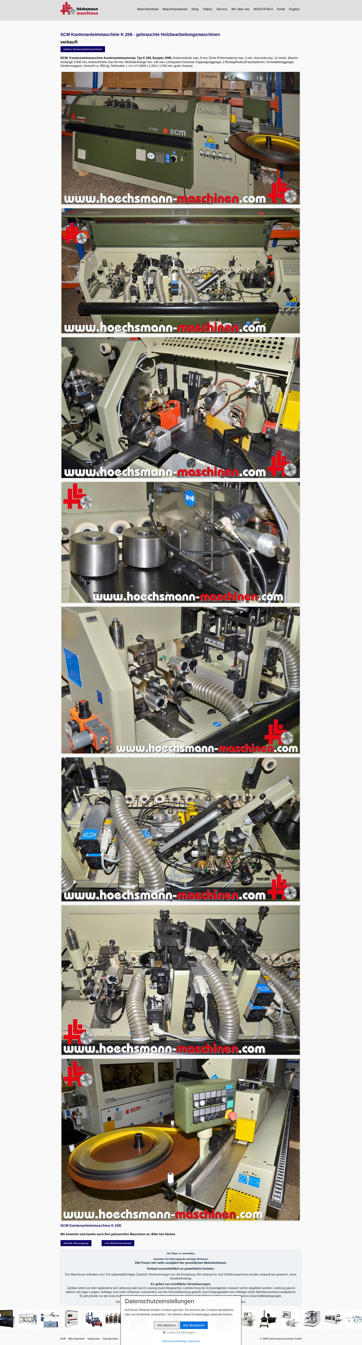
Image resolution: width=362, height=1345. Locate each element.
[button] (82, 49)
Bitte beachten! (76, 1338)
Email (281, 9)
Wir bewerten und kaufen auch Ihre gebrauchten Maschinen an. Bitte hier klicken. (118, 1234)
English (294, 9)
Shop (195, 9)
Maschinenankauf (175, 9)
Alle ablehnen (166, 1325)
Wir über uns (240, 9)
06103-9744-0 (263, 9)
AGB (63, 1338)
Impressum (93, 1338)
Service (221, 9)
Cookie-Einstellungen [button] (180, 1332)
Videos (207, 9)
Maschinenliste (147, 9)
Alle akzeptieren (194, 1325)
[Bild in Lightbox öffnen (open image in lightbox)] (180, 138)
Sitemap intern (110, 1338)
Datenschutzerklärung (174, 1341)
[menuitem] (148, 9)
